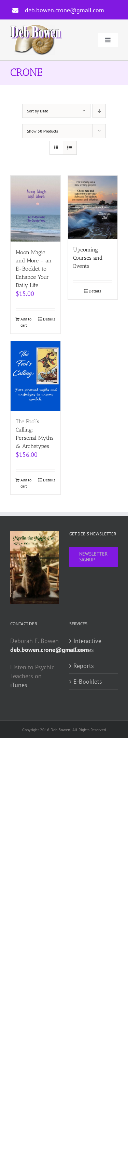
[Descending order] (99, 111)
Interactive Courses (87, 645)
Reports (83, 666)
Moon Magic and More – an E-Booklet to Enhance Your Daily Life (34, 268)
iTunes (18, 685)
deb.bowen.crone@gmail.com (64, 10)
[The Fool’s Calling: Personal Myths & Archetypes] (35, 376)
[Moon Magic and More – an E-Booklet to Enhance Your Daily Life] (35, 209)
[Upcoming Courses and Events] (93, 207)
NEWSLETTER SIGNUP (93, 557)
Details (49, 319)
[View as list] (69, 147)
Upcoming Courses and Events (87, 257)
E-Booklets (87, 681)
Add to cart (25, 322)
